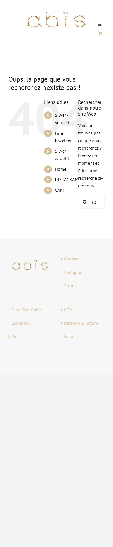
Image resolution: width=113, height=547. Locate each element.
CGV (68, 310)
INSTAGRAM (66, 179)
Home (60, 169)
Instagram (74, 272)
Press (16, 336)
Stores (70, 285)
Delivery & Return (81, 323)
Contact (71, 259)
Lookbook (21, 323)
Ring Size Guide (27, 310)
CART (60, 190)
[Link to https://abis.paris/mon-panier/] (100, 33)
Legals (70, 336)
